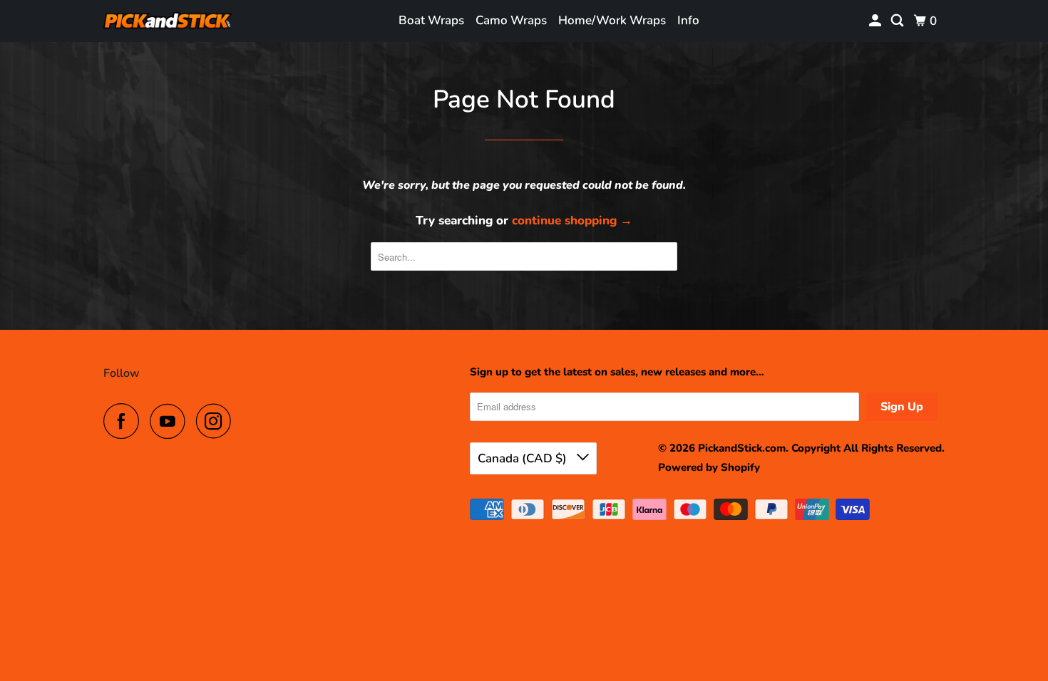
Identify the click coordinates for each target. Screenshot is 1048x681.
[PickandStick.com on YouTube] (171, 421)
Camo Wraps (511, 20)
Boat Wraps (431, 20)
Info (688, 20)
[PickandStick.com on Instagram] (217, 421)
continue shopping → (572, 220)
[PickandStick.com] (167, 21)
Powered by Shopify (709, 467)
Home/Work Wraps (612, 20)
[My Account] (876, 21)
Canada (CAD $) (524, 458)
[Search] (898, 21)
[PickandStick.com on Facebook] (124, 421)
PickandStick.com (742, 448)
